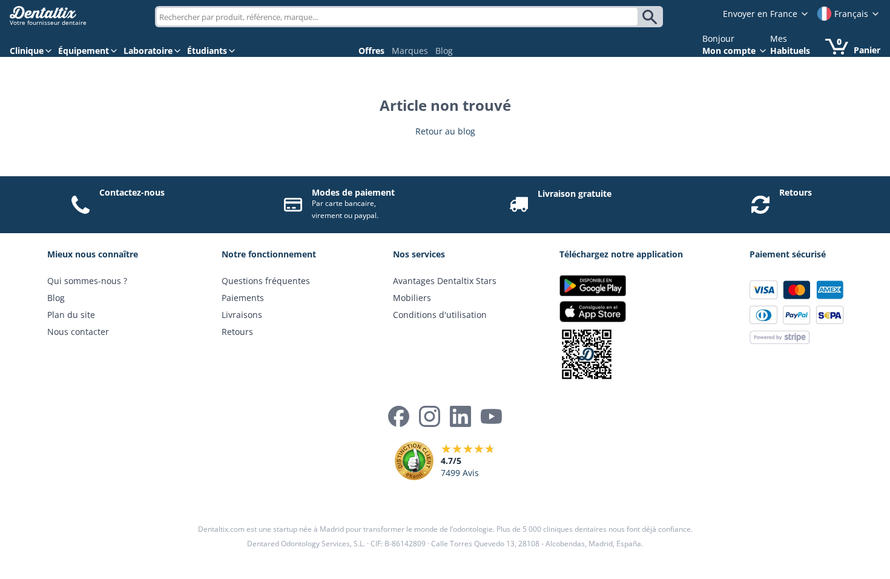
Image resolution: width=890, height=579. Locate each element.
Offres (371, 50)
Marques (410, 50)
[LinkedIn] (460, 416)
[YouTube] (491, 416)
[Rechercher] (651, 17)
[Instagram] (429, 416)
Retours (795, 192)
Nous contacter (78, 331)
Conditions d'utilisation (440, 314)
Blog (444, 50)
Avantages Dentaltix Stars (444, 280)
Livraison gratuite (574, 193)
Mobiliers (412, 297)
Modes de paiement (353, 192)
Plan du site (71, 314)
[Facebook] (398, 416)
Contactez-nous (132, 192)
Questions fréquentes (266, 280)
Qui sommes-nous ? (87, 280)
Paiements (243, 297)
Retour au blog (445, 131)
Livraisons (242, 314)
